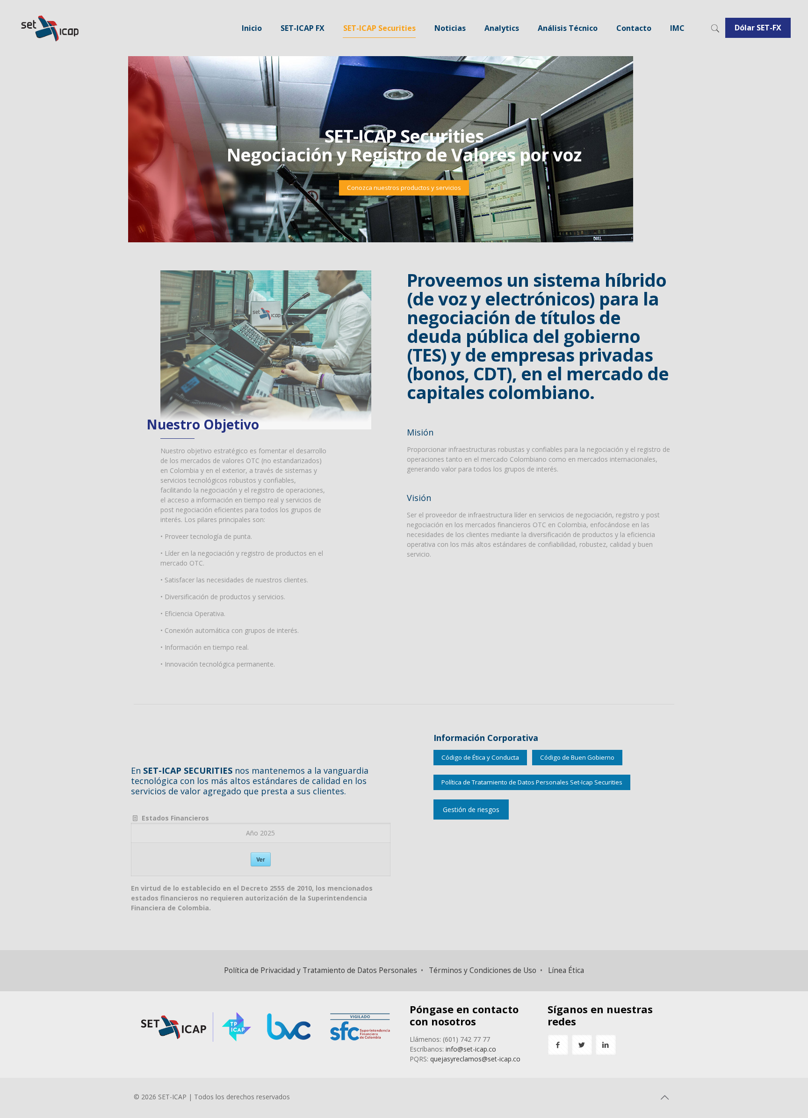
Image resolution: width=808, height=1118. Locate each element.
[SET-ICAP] (49, 28)
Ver (260, 859)
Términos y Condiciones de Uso (482, 970)
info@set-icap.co (471, 1049)
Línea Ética (566, 970)
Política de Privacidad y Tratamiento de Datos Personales (320, 970)
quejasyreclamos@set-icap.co (475, 1058)
